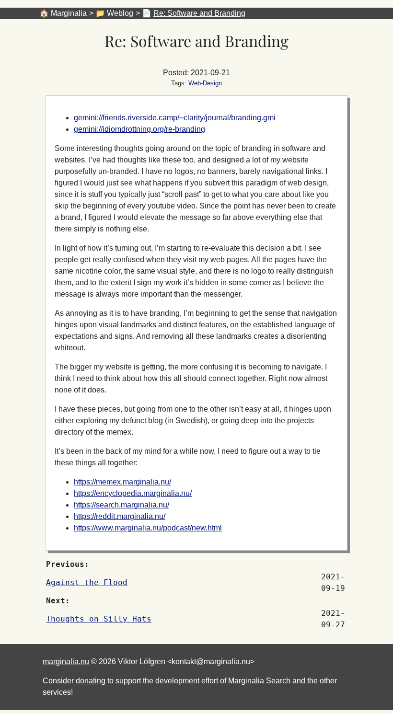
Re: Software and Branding (199, 13)
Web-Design (205, 83)
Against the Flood (86, 582)
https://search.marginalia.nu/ (121, 505)
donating (90, 681)
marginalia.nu (66, 661)
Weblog (120, 13)
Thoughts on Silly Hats (98, 618)
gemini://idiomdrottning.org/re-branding (139, 129)
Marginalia (69, 13)
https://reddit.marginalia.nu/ (119, 516)
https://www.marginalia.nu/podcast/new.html (148, 528)
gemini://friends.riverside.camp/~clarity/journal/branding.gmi (175, 118)
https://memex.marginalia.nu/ (122, 482)
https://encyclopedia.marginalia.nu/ (133, 493)
